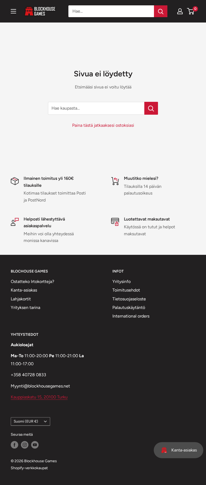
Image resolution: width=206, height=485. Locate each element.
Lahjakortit (21, 298)
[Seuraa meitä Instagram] (24, 445)
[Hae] (160, 11)
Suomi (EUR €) (26, 421)
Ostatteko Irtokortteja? (32, 281)
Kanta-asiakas (24, 290)
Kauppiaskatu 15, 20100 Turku (39, 397)
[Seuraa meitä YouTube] (35, 445)
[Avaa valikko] (13, 11)
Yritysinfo (121, 281)
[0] (190, 11)
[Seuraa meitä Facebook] (14, 445)
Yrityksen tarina (25, 307)
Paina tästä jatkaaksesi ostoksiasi (103, 125)
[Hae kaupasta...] (151, 108)
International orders (130, 316)
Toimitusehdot (126, 290)
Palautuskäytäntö (128, 307)
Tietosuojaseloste (129, 298)
